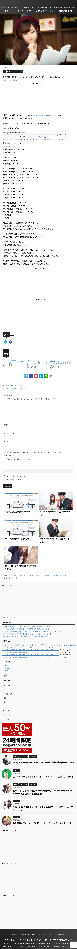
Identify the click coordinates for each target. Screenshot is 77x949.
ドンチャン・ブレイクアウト (46, 115)
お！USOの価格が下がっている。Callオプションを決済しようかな (26, 629)
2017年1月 (5, 676)
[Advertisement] (38, 99)
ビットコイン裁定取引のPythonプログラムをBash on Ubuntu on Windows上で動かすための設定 (37, 631)
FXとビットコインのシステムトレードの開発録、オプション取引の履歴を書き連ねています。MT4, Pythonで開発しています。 (38, 943)
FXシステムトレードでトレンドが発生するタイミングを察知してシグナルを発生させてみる (40, 576)
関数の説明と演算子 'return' (17, 511)
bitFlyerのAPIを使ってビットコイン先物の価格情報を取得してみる (26, 626)
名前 (6, 425)
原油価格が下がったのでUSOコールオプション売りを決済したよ (25, 636)
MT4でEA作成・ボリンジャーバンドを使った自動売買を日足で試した (60, 363)
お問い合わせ (61, 934)
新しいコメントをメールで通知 (15, 476)
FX (6, 385)
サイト (6, 441)
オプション (24, 934)
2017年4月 (5, 668)
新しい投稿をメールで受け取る (15, 480)
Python (32, 934)
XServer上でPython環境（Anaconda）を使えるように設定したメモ (26, 645)
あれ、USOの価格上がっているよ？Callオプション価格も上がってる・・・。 (30, 634)
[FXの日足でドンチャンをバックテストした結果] (41, 376)
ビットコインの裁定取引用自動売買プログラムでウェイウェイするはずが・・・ (30, 650)
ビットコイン (15, 934)
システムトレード (16, 385)
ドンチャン (23, 388)
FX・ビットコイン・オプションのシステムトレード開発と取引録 (38, 11)
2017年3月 (5, 671)
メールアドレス (9, 433)
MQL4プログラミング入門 (17, 539)
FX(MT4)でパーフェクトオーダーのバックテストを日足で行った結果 (37, 363)
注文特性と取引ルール (16, 578)
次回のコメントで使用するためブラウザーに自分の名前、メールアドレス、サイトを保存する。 (34, 452)
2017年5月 (5, 666)
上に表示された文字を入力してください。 (17, 459)
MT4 (8, 385)
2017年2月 (5, 673)
